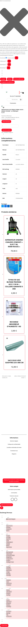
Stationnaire (9, 554)
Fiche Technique (6, 121)
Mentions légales (14, 441)
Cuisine (8, 600)
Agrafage (8, 595)
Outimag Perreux (6, 513)
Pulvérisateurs (9, 542)
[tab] (16, 134)
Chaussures (9, 583)
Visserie (8, 590)
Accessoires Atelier (10, 555)
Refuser (10, 79)
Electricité (5, 610)
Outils (7, 540)
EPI (4, 578)
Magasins (14, 454)
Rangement (9, 557)
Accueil (4, 516)
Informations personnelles (14, 489)
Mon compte (6, 620)
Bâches (7, 530)
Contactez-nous (14, 450)
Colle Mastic (9, 592)
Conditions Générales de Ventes (14, 447)
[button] (14, 22)
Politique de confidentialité (14, 444)
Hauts (7, 582)
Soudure (8, 560)
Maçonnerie (9, 547)
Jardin (4, 534)
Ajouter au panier (7, 130)
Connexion (13, 103)
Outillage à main (10, 562)
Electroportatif (9, 552)
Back (8, 521)
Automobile (6, 565)
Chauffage (8, 606)
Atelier (4, 550)
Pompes (8, 535)
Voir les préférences (18, 79)
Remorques (9, 570)
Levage (8, 572)
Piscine (4, 524)
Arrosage (8, 537)
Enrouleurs (8, 611)
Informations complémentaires (12, 134)
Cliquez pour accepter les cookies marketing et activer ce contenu (14, 480)
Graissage (8, 575)
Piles (7, 615)
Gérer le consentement (6, 504)
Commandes (14, 492)
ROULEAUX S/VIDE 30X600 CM (6, 377)
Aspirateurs (9, 601)
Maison (15, 132)
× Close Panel (4, 625)
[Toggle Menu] (1, 507)
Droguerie (8, 603)
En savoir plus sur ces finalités (10, 75)
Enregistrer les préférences (7, 82)
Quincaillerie (6, 588)
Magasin (5, 86)
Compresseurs (9, 559)
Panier (4, 621)
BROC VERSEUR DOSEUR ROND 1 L (20, 377)
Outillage (8, 567)
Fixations (8, 593)
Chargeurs (8, 568)
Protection (8, 585)
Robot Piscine (9, 526)
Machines (8, 539)
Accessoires (9, 529)
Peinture (8, 605)
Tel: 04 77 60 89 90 (15, 96)
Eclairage (8, 573)
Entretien (8, 527)
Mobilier (8, 544)
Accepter (3, 79)
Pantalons (8, 580)
